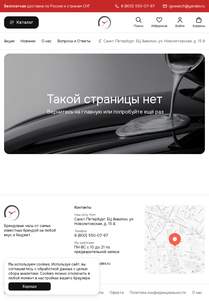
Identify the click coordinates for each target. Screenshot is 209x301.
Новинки (28, 41)
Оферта (117, 292)
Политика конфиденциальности (158, 292)
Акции (9, 41)
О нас (46, 41)
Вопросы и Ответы (74, 41)
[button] (159, 22)
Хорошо (29, 286)
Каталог (25, 22)
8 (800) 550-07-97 (91, 235)
